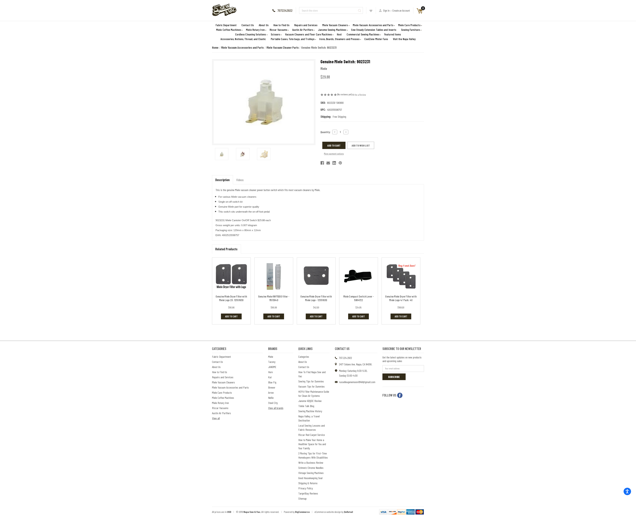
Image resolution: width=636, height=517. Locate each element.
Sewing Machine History (310, 411)
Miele (270, 356)
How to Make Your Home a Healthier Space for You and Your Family (312, 444)
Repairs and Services (305, 25)
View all (216, 418)
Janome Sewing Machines (332, 29)
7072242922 (284, 10)
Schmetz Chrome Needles (310, 467)
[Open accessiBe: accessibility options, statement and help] (627, 491)
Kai (270, 377)
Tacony (271, 362)
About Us (263, 25)
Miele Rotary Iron (255, 29)
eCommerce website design (328, 511)
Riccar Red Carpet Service (311, 435)
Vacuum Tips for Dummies (311, 386)
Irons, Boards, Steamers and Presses (339, 39)
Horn (270, 372)
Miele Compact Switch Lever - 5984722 (358, 298)
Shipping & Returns (308, 483)
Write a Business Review (310, 462)
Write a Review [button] (359, 94)
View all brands (275, 408)
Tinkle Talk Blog (306, 406)
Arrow (271, 392)
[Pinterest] (340, 162)
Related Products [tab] (226, 249)
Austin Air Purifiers (302, 29)
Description (222, 180)
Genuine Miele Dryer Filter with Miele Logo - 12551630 (316, 298)
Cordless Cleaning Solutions (250, 34)
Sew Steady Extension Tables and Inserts (373, 29)
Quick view (231, 276)
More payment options (334, 153)
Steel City (273, 403)
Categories (303, 356)
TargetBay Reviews (308, 493)
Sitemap (302, 498)
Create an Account (401, 10)
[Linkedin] (334, 162)
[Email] (328, 162)
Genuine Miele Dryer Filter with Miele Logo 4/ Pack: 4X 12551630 (401, 300)
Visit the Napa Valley (404, 39)
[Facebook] (322, 162)
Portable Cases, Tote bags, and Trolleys (292, 39)
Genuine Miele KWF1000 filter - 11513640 (274, 298)
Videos (240, 180)
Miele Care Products (409, 25)
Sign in (386, 10)
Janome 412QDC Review (310, 401)
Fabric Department (226, 25)
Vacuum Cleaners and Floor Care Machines (308, 34)
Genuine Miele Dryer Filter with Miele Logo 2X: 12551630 (231, 298)
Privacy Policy (305, 488)
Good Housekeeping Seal (310, 478)
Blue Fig (272, 382)
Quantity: (325, 132)
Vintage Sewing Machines (311, 473)
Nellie (271, 397)
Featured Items (392, 34)
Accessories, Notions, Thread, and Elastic (243, 39)
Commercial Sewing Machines (363, 34)
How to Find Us (281, 25)
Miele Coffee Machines (228, 29)
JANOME (272, 367)
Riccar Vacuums (278, 29)
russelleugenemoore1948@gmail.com (357, 382)
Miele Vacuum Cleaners (335, 25)
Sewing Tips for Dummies (311, 381)
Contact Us (247, 25)
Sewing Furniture (410, 29)
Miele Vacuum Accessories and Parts (373, 25)
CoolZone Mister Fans (376, 39)
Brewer (271, 387)
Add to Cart (231, 316)
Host (339, 34)
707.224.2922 (345, 358)
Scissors (275, 34)
